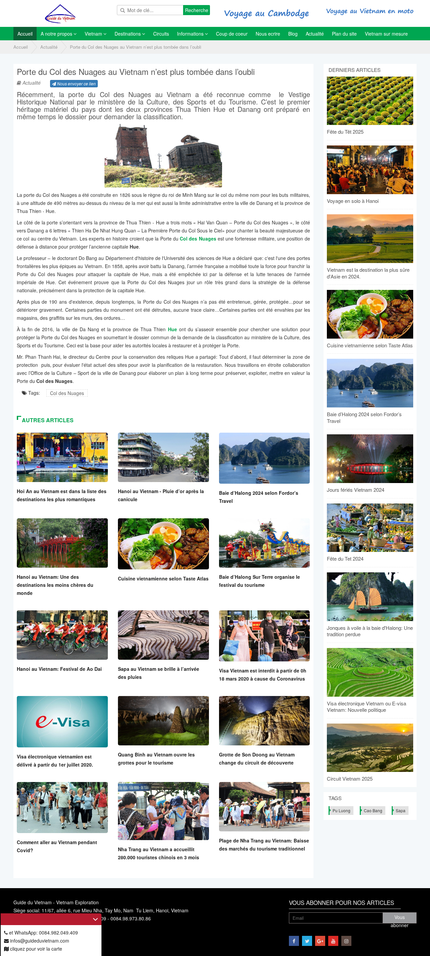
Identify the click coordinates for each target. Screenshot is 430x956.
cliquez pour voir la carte (35, 948)
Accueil (20, 47)
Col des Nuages (67, 393)
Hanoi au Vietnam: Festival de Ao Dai (59, 668)
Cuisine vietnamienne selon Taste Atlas (163, 578)
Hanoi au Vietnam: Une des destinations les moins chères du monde (55, 584)
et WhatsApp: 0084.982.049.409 (43, 932)
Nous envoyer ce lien (76, 83)
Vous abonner (399, 918)
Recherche (196, 10)
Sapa (400, 810)
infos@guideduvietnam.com (39, 940)
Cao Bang (373, 810)
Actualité (48, 47)
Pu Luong (341, 810)
